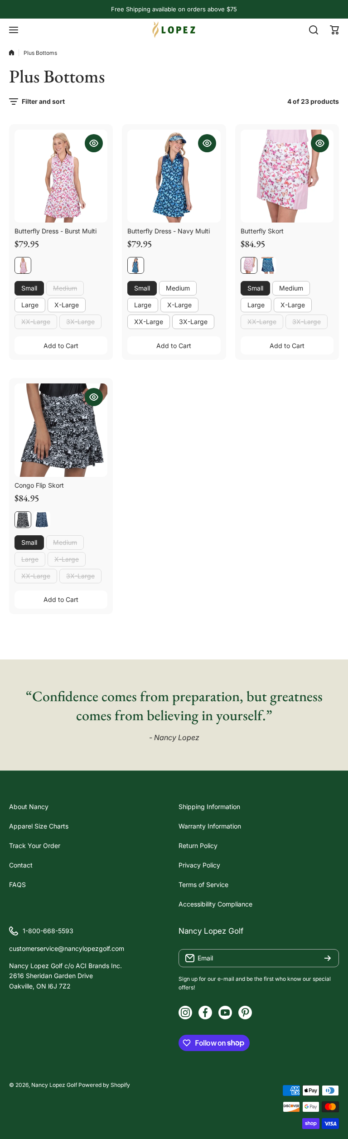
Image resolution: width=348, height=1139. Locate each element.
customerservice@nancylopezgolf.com (66, 948)
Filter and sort (43, 101)
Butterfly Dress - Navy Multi (168, 231)
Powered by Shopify (104, 1084)
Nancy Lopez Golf (54, 1084)
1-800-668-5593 (48, 931)
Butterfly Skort (262, 231)
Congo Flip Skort (39, 485)
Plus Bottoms (40, 52)
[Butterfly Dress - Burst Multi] (60, 176)
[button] (334, 29)
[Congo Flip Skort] (60, 429)
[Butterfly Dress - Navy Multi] (173, 176)
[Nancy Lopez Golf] (174, 29)
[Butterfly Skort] (287, 176)
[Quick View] (94, 143)
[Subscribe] (327, 958)
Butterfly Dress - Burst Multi (55, 231)
